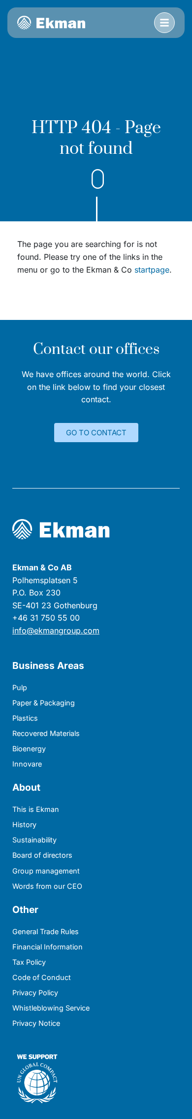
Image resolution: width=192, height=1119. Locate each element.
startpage (151, 270)
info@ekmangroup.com (55, 630)
